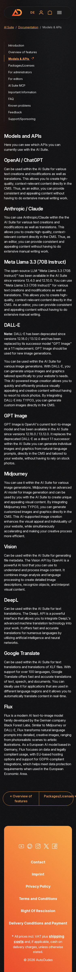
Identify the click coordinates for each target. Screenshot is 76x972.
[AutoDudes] (17, 12)
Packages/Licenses (58, 796)
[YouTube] (21, 846)
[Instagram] (38, 846)
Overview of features (21, 798)
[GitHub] (29, 846)
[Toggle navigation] (59, 12)
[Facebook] (54, 846)
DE (32, 12)
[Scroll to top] (67, 963)
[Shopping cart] (50, 12)
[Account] (41, 12)
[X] (46, 846)
